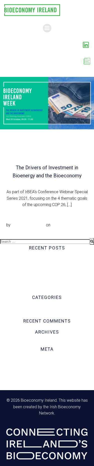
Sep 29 (57, 225)
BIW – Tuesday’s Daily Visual (47, 284)
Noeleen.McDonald (28, 225)
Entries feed (47, 366)
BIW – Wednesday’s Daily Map (47, 258)
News (47, 314)
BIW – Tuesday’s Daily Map (47, 290)
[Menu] (47, 28)
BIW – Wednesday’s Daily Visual (47, 265)
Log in (47, 360)
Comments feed (47, 373)
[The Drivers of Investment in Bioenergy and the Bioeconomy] (47, 102)
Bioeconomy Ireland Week (47, 308)
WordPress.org (47, 379)
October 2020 (47, 342)
